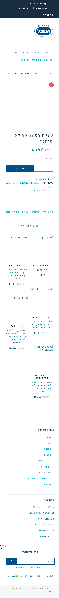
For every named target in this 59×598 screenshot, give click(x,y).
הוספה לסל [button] (42, 251)
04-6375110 (43, 518)
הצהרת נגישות (44, 460)
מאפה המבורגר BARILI (42, 317)
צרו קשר (47, 484)
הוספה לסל (20, 168)
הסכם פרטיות (45, 472)
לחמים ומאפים (39, 327)
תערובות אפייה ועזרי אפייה (17, 277)
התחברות (48, 14)
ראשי (51, 73)
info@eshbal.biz (47, 536)
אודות (48, 437)
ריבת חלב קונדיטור (17, 265)
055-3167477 (41, 524)
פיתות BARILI (17, 326)
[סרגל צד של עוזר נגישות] (3, 547)
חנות (44, 73)
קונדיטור (22, 269)
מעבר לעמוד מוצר (42, 245)
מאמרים (47, 454)
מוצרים (48, 443)
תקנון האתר (46, 466)
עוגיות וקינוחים (26, 182)
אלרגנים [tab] (36, 211)
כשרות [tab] (25, 211)
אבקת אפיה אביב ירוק (42, 265)
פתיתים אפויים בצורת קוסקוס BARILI (42, 376)
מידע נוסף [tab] (48, 211)
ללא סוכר (20, 339)
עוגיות (33, 190)
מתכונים (47, 448)
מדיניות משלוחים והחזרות (39, 478)
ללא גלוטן (35, 73)
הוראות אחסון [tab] (12, 211)
